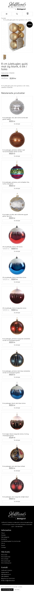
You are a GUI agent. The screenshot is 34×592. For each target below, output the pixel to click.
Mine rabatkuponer (6, 563)
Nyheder (3, 535)
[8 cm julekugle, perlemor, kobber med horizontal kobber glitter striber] (17, 138)
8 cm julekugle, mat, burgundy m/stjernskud (16, 497)
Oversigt (3, 547)
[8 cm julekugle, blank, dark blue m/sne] (17, 391)
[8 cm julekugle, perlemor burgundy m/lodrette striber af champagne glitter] (17, 327)
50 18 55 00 (12, 578)
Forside (3, 18)
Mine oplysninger (5, 560)
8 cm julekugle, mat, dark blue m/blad (14, 466)
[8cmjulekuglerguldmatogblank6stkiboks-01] (4, 57)
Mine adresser (4, 558)
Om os (3, 543)
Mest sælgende (5, 537)
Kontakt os (4, 539)
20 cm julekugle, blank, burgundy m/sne (14, 308)
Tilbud (3, 533)
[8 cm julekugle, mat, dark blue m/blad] (17, 454)
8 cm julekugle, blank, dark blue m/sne (14, 403)
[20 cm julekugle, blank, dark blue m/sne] (17, 265)
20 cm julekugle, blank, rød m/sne (12, 246)
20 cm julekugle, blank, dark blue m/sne (14, 277)
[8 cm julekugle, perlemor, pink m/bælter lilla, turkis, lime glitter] (17, 170)
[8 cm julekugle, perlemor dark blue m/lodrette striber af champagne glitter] (17, 359)
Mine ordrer (4, 554)
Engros (3, 545)
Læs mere (16, 589)
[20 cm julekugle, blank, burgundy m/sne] (17, 296)
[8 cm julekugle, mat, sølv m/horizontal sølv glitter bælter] (17, 106)
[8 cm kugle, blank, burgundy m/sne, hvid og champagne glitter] (17, 422)
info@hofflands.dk (10, 580)
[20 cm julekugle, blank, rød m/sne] (17, 235)
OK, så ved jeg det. (8, 589)
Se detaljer (17, 124)
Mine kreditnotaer (5, 556)
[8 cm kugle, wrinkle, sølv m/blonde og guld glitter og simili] (17, 203)
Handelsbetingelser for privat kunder (10, 541)
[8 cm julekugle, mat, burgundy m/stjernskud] (17, 485)
